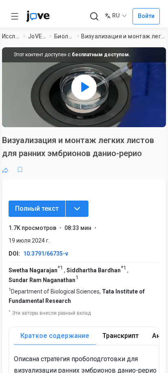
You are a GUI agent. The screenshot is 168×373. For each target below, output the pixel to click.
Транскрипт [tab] (120, 336)
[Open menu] (14, 16)
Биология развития (64, 36)
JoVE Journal (37, 36)
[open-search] (94, 16)
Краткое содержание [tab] (54, 336)
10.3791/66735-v (45, 253)
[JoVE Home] (38, 16)
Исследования (11, 36)
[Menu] (77, 209)
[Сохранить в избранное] (20, 169)
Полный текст (37, 208)
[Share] (5, 169)
